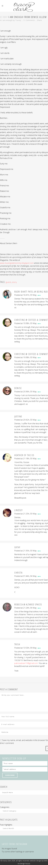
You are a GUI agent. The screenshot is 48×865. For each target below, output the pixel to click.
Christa (18, 572)
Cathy (17, 547)
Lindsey (18, 510)
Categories (4, 807)
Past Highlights (6, 824)
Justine (18, 416)
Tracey (18, 20)
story (14, 282)
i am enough (7, 20)
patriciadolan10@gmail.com (26, 663)
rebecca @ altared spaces (28, 604)
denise (18, 388)
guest (8, 282)
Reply (39, 295)
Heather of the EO (24, 455)
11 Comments (29, 20)
